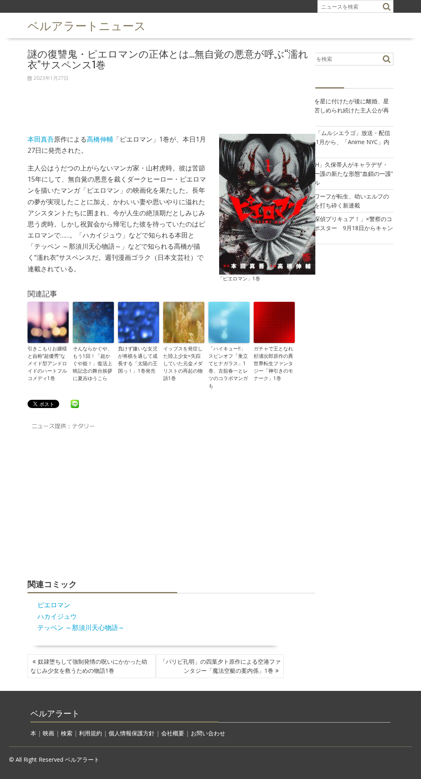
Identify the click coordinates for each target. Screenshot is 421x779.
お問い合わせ (208, 733)
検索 (66, 733)
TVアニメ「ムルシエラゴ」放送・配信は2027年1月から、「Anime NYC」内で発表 (340, 142)
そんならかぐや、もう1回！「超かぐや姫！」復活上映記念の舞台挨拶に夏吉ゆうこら (92, 363)
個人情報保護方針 (132, 733)
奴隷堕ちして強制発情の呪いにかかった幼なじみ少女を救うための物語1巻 (88, 666)
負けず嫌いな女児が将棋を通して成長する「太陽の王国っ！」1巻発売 (137, 359)
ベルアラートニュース (87, 24)
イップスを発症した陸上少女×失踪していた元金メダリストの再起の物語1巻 (183, 363)
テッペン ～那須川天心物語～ (81, 627)
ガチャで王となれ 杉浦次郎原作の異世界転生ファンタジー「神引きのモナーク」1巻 (274, 363)
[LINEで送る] (75, 403)
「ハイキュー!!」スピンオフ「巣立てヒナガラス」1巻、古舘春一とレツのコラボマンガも (228, 367)
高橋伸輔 (100, 139)
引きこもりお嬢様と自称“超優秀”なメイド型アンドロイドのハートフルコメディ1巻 (47, 363)
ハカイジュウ (57, 616)
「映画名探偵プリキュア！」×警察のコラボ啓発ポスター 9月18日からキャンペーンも (342, 228)
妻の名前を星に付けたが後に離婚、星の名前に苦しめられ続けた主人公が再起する (340, 110)
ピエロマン (53, 604)
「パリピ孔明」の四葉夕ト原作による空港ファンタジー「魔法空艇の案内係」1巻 (220, 666)
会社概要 (172, 733)
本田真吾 (41, 139)
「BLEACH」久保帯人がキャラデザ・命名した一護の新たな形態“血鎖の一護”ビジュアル (342, 174)
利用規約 (90, 733)
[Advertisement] (171, 103)
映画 (48, 733)
